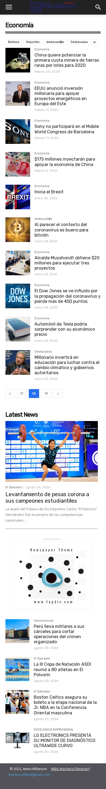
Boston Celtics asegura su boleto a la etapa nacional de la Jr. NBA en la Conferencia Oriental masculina (65, 705)
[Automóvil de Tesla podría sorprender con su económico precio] (17, 329)
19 (46, 394)
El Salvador (13, 487)
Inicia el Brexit (49, 191)
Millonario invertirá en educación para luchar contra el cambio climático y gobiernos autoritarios (67, 365)
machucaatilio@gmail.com (29, 774)
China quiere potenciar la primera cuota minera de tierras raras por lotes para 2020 (67, 60)
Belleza (13, 42)
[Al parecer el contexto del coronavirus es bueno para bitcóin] (17, 229)
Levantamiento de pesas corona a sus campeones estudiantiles (47, 497)
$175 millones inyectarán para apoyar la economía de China (65, 162)
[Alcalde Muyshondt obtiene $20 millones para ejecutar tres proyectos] (17, 263)
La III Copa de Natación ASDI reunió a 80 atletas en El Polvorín (62, 669)
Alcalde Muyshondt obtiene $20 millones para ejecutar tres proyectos (67, 263)
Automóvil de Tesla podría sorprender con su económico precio (65, 329)
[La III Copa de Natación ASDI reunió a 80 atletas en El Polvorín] (17, 669)
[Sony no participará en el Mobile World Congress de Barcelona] (17, 131)
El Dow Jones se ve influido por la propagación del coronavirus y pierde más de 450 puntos (68, 296)
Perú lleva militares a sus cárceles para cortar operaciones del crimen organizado (59, 634)
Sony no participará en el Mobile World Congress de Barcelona (67, 129)
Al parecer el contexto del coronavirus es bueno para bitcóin (61, 229)
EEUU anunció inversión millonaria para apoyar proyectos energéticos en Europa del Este (61, 96)
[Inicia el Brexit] (17, 197)
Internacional (43, 620)
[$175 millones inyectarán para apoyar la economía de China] (17, 164)
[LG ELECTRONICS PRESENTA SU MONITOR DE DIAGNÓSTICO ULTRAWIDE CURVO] (17, 740)
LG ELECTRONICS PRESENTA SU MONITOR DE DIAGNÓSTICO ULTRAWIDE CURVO (64, 740)
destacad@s (55, 42)
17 (21, 394)
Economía (42, 49)
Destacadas (79, 42)
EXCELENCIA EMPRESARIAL (54, 729)
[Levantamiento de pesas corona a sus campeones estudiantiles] (51, 451)
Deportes (32, 42)
